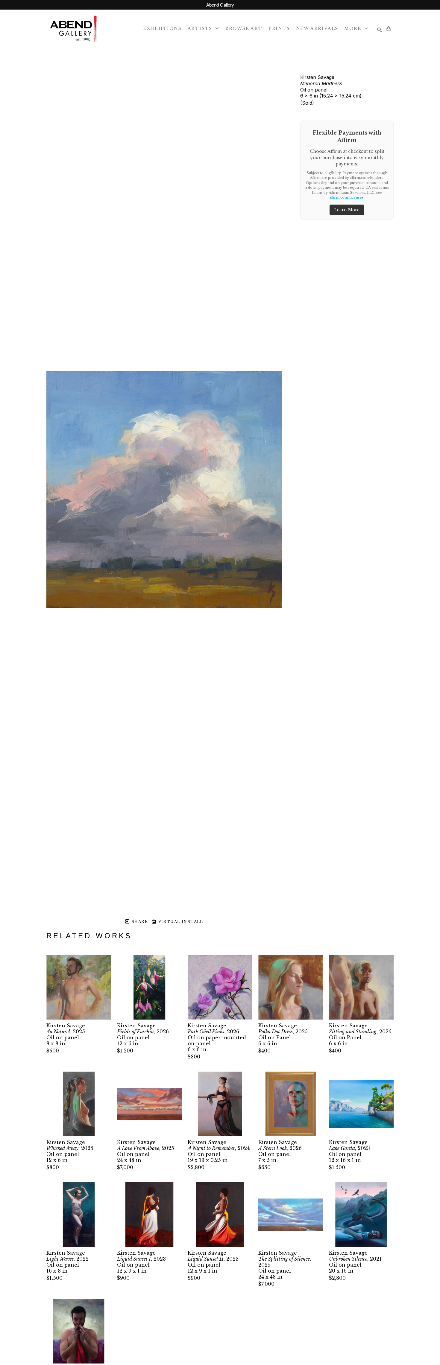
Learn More (346, 209)
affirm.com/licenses (346, 197)
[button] (203, 28)
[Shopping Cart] (388, 28)
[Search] (379, 30)
